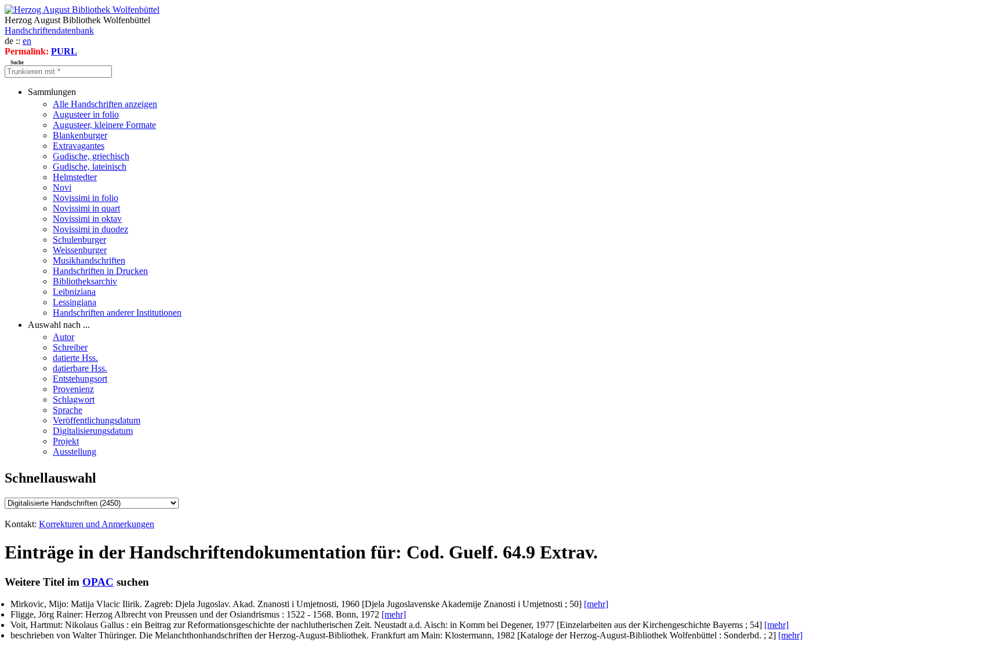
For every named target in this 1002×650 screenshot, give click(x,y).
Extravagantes (78, 146)
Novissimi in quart (86, 208)
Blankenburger (80, 135)
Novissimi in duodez (90, 229)
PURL (64, 51)
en (27, 41)
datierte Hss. (75, 358)
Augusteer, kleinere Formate (104, 125)
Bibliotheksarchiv (85, 281)
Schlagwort (74, 399)
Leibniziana (74, 292)
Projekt (66, 441)
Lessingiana (74, 302)
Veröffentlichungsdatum (96, 420)
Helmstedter (75, 177)
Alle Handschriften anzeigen (105, 104)
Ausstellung (74, 452)
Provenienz (73, 389)
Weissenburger (80, 250)
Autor (63, 337)
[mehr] (596, 604)
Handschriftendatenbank (49, 30)
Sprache (67, 410)
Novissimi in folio (85, 198)
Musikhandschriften (89, 260)
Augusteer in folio (86, 114)
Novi (62, 187)
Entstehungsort (80, 379)
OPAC (98, 582)
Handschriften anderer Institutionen (117, 312)
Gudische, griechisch (91, 156)
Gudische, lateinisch (89, 166)
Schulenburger (79, 239)
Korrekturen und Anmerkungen (96, 524)
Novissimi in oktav (87, 219)
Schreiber (70, 347)
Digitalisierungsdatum (93, 431)
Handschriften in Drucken (100, 271)
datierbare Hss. (80, 368)
